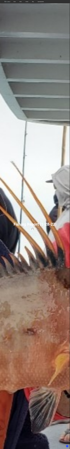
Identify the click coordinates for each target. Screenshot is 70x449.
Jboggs (35, 228)
